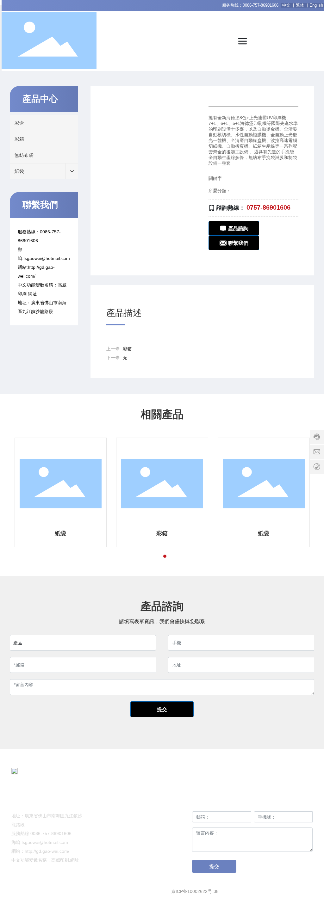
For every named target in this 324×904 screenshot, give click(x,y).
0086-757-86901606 (260, 5)
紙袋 (60, 533)
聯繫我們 (167, 829)
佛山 (273, 891)
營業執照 (304, 891)
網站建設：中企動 (246, 891)
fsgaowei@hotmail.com (46, 258)
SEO (286, 891)
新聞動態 (167, 816)
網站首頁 (126, 803)
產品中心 (126, 816)
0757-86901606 (268, 207)
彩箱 (127, 349)
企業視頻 (126, 829)
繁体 (300, 5)
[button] (153, 556)
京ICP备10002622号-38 (195, 891)
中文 (287, 5)
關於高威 (167, 803)
